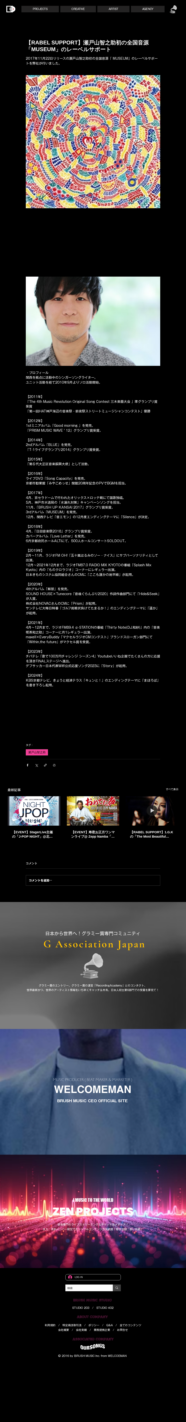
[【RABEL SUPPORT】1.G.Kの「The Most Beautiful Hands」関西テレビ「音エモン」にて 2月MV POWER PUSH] (152, 810)
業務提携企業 (102, 1329)
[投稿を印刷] (54, 764)
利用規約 (50, 1324)
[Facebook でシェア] (27, 764)
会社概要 (63, 1329)
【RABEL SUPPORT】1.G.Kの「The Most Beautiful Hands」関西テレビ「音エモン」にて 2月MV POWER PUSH (151, 834)
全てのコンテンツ (130, 1324)
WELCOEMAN (117, 1355)
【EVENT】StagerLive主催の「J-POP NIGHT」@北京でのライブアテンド (32, 834)
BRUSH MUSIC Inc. (87, 1355)
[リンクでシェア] (45, 764)
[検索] (117, 1287)
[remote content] (93, 236)
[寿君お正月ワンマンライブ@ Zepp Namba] (93, 810)
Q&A (109, 1324)
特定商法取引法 (72, 1324)
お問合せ (122, 1329)
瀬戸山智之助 (37, 751)
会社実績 (81, 1329)
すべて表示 (172, 788)
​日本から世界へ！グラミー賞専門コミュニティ (92, 932)
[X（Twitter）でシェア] (36, 764)
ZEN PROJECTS (93, 1210)
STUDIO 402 (105, 1307)
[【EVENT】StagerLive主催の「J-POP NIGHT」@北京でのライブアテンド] (34, 810)
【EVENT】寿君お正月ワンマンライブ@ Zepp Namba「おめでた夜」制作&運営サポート (93, 834)
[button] (40, 9)
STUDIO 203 (80, 1307)
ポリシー (93, 1324)
